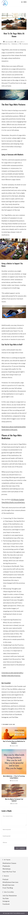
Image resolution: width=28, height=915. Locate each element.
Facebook (18, 714)
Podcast (5, 879)
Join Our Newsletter (10, 895)
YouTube (6, 898)
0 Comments (25, 44)
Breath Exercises (8, 885)
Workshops (7, 869)
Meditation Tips (6, 44)
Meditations (15, 44)
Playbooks (6, 866)
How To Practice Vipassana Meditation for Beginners (14, 742)
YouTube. (15, 717)
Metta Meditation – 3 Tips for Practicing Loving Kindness (14, 777)
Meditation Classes (9, 863)
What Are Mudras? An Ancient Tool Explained (14, 800)
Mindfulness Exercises (10, 882)
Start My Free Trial (9, 872)
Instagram (5, 717)
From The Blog (8, 888)
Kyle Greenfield (9, 41)
